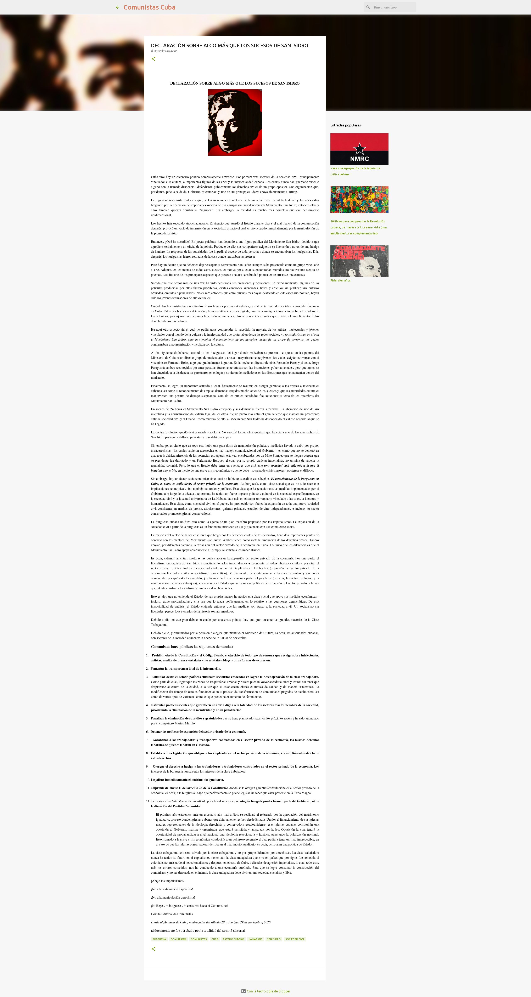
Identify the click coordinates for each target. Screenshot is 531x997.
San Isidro (274, 939)
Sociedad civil (294, 939)
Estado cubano (233, 939)
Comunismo (178, 939)
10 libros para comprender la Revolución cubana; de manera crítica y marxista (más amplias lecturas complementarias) (358, 227)
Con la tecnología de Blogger (268, 991)
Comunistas (199, 939)
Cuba (215, 939)
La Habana (255, 939)
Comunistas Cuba (149, 7)
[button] (153, 59)
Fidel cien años (340, 280)
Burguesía (159, 939)
